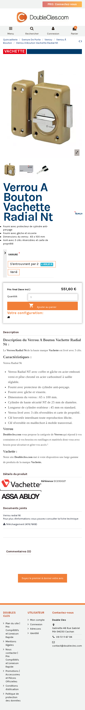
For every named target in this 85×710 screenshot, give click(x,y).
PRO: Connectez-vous (62, 4)
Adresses (35, 628)
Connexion (36, 624)
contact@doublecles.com (67, 645)
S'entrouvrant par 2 (31, 264)
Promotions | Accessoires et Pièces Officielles (13, 676)
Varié (13, 272)
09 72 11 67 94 (64, 636)
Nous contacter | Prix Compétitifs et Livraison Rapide (12, 658)
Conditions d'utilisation (12, 687)
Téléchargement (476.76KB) (21, 524)
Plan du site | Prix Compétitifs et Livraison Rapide (13, 630)
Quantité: (12, 296)
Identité (34, 633)
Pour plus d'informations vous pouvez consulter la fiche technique (40, 518)
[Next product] (81, 41)
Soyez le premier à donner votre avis (42, 578)
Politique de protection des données (13, 697)
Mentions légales (11, 643)
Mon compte (37, 619)
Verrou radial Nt (12, 515)
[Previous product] (80, 41)
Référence (47, 481)
